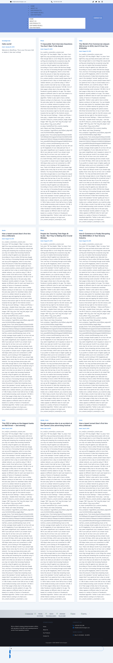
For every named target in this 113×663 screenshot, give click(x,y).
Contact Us (46, 636)
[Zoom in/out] (2, 659)
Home (32, 19)
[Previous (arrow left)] (2, 662)
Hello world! (6, 44)
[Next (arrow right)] (7, 662)
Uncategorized (6, 40)
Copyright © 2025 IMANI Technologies (56, 642)
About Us (33, 21)
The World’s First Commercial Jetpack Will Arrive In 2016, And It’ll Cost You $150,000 (94, 46)
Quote (3, 230)
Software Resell (36, 25)
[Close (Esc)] (18, 659)
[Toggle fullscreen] (7, 659)
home (3, 420)
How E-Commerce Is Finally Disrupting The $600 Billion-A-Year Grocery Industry (94, 236)
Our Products (35, 23)
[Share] (13, 659)
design (81, 230)
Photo (42, 40)
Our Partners (35, 27)
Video (80, 40)
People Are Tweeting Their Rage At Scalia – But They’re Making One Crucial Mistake (56, 236)
